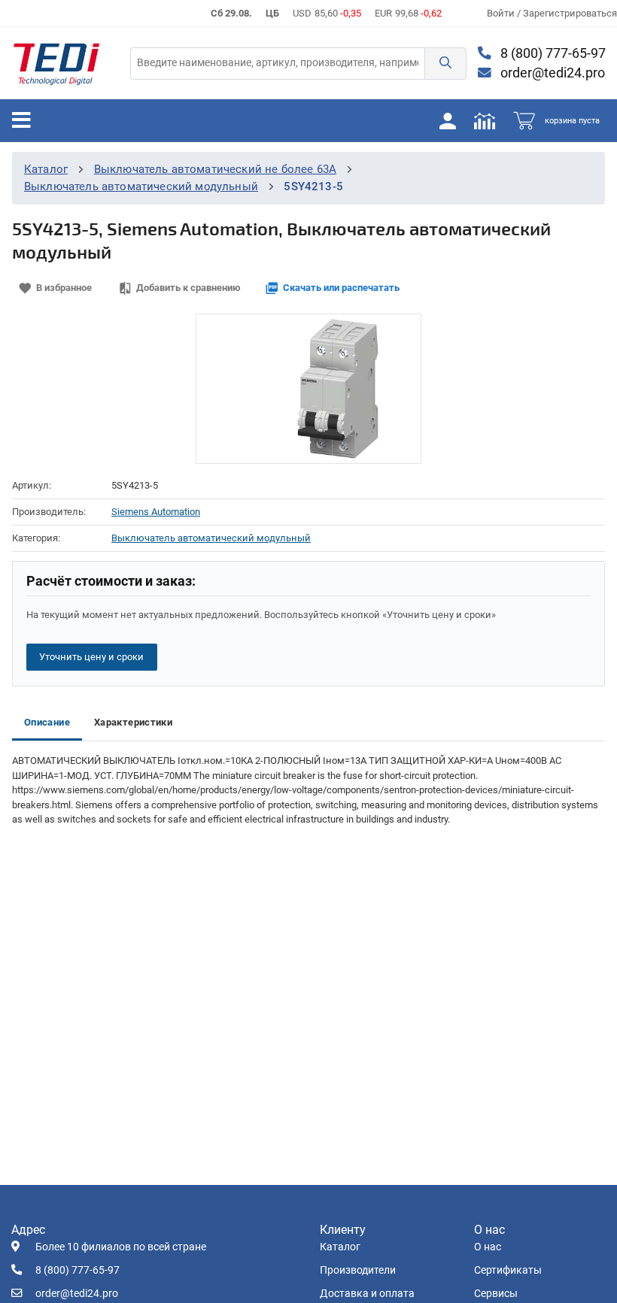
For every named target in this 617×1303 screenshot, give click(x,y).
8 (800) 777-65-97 (551, 53)
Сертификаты (508, 1270)
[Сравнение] (484, 120)
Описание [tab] (47, 722)
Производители (358, 1270)
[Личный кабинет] (447, 120)
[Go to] (56, 63)
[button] (445, 63)
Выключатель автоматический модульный (141, 186)
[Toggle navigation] (21, 120)
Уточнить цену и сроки (91, 656)
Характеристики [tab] (133, 722)
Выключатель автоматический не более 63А (215, 169)
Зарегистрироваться (570, 13)
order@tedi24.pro (551, 72)
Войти (502, 13)
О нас (487, 1247)
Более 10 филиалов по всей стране (120, 1247)
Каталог (46, 169)
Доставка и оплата (367, 1293)
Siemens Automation (155, 511)
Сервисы (496, 1293)
